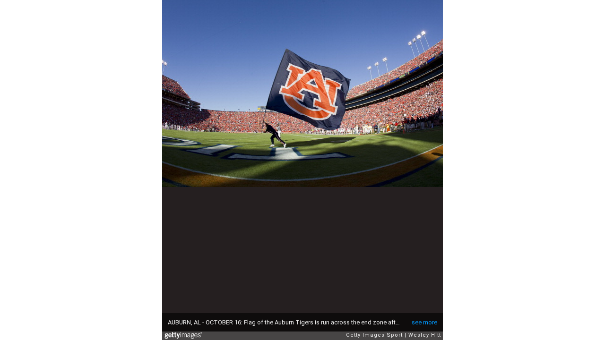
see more (424, 322)
